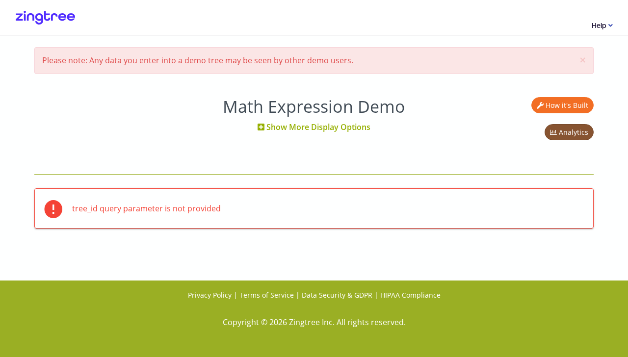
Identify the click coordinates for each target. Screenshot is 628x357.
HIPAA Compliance (410, 295)
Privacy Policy (210, 295)
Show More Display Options (317, 127)
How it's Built (566, 105)
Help (600, 26)
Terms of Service (266, 295)
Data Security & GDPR (337, 295)
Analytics (572, 132)
